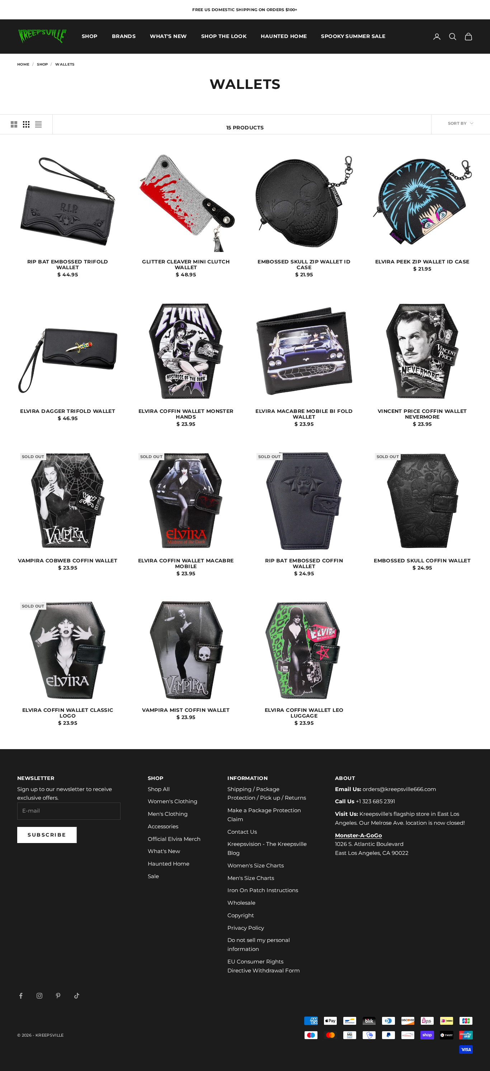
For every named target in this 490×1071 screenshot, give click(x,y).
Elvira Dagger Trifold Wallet (67, 411)
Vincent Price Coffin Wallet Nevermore (422, 414)
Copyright (240, 915)
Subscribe (47, 835)
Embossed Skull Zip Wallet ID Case (304, 265)
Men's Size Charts (250, 878)
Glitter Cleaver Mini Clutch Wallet (186, 265)
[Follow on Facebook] (20, 995)
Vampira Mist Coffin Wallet (186, 710)
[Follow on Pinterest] (58, 995)
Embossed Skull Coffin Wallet (422, 561)
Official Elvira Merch (174, 839)
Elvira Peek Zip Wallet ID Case (422, 262)
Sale (153, 876)
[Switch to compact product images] (38, 124)
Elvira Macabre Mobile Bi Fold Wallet (304, 414)
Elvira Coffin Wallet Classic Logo (67, 713)
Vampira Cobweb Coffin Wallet (67, 561)
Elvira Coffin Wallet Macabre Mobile (186, 564)
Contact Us (242, 831)
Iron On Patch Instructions (262, 890)
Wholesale (241, 902)
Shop (90, 36)
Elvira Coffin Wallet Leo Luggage (304, 713)
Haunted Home (284, 36)
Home (23, 64)
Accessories (163, 826)
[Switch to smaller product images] (26, 124)
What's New (168, 36)
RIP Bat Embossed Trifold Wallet (67, 265)
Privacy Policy (245, 927)
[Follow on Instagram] (39, 995)
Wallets (64, 64)
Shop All (159, 789)
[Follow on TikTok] (76, 995)
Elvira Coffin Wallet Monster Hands (186, 414)
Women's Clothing (172, 801)
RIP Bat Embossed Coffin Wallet (304, 564)
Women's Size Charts (255, 865)
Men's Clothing (168, 813)
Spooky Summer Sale (353, 36)
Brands (124, 36)
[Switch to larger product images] (14, 124)
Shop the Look (224, 36)
